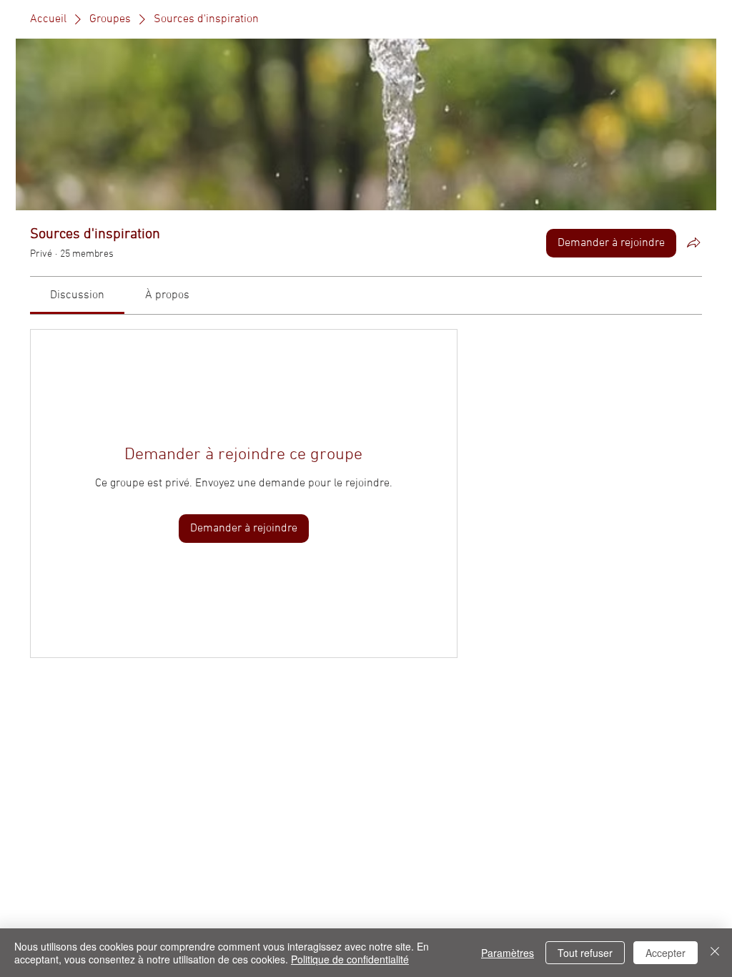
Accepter (666, 953)
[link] (77, 295)
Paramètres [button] (507, 953)
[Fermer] (714, 953)
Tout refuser (585, 953)
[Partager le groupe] (693, 242)
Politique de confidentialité (350, 959)
